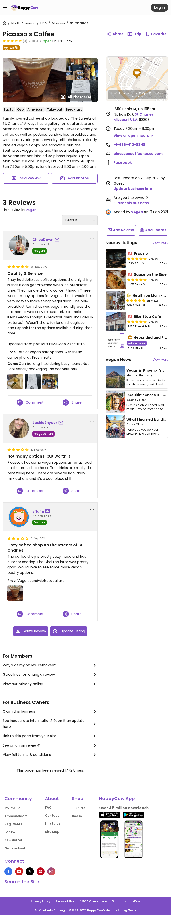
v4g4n (31, 210)
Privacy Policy (40, 901)
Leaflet (115, 93)
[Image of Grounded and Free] (116, 343)
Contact (52, 815)
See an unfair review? (21, 745)
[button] (137, 74)
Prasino (141, 253)
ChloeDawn (42, 239)
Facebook (123, 162)
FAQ (48, 807)
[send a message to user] (58, 239)
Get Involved (14, 848)
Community (18, 798)
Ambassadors (16, 816)
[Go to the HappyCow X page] (30, 871)
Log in (159, 7)
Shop (77, 798)
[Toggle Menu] (5, 8)
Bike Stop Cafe (147, 316)
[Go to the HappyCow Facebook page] (8, 871)
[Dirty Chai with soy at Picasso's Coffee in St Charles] (34, 80)
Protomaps (129, 93)
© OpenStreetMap (151, 93)
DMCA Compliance (93, 901)
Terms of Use (65, 901)
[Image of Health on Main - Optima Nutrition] (115, 300)
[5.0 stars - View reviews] (136, 301)
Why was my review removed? (29, 665)
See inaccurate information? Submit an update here (44, 723)
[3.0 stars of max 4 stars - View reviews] (137, 259)
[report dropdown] (92, 238)
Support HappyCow (126, 901)
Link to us (52, 823)
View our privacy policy (23, 683)
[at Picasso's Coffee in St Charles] (82, 69)
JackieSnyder (44, 422)
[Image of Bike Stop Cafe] (116, 321)
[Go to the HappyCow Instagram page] (51, 871)
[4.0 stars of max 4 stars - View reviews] (137, 280)
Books (77, 816)
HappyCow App (117, 798)
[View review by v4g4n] (19, 517)
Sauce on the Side (150, 274)
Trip (137, 33)
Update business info (133, 188)
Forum (9, 832)
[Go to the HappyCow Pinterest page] (41, 871)
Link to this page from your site (29, 735)
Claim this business (19, 711)
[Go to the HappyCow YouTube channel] (19, 871)
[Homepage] (24, 7)
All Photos (79, 96)
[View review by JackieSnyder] (19, 428)
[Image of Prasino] (116, 258)
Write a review (137, 343)
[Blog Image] (115, 377)
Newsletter (13, 840)
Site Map (52, 831)
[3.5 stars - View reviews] (12, 41)
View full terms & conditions (27, 754)
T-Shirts (78, 808)
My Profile (12, 808)
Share (118, 33)
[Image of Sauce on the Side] (116, 279)
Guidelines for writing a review (29, 674)
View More (160, 242)
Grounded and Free (151, 337)
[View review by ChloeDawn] (19, 245)
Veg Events (13, 824)
